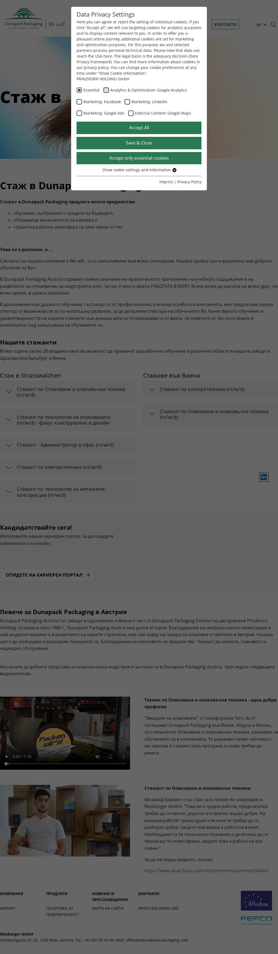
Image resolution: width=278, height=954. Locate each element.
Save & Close (139, 143)
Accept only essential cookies (139, 158)
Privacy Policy (189, 181)
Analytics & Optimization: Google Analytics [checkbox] (148, 90)
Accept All (139, 128)
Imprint (166, 181)
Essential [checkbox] (91, 90)
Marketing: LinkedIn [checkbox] (149, 101)
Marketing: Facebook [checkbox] (102, 101)
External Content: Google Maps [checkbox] (163, 113)
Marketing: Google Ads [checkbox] (103, 113)
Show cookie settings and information (137, 169)
